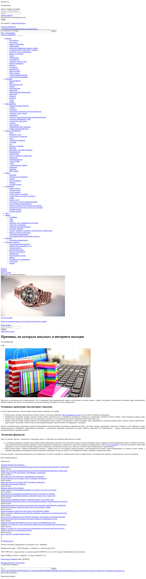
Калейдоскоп (14, 69)
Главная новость (15, 248)
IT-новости (13, 67)
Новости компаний (16, 63)
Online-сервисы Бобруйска (19, 129)
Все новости (13, 40)
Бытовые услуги (15, 134)
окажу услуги (14, 200)
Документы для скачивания (19, 259)
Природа (12, 96)
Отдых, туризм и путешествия (20, 156)
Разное (11, 102)
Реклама (22, 563)
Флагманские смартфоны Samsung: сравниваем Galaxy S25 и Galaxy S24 (27, 499)
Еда (10, 144)
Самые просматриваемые (18, 77)
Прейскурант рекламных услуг (20, 246)
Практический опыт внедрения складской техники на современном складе (28, 523)
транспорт (13, 109)
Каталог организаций (13, 131)
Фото (7, 213)
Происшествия (14, 88)
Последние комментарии (18, 240)
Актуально (13, 42)
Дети (11, 138)
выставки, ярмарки (16, 229)
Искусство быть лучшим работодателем (15, 534)
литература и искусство (18, 121)
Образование (14, 58)
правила (12, 182)
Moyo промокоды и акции (71, 415)
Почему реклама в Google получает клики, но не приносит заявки (25, 511)
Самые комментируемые (18, 75)
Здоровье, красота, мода (18, 61)
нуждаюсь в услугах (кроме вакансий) (23, 202)
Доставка (12, 142)
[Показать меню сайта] (2, 267)
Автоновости (14, 60)
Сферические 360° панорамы (20, 127)
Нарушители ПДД (16, 84)
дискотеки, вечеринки (17, 225)
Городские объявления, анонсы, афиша (23, 48)
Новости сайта (14, 71)
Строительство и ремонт (18, 165)
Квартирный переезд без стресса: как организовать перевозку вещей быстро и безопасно (33, 505)
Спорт (11, 56)
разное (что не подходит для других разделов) (26, 207)
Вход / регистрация (8, 33)
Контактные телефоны (9, 559)
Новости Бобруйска (16, 44)
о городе (12, 123)
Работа (7, 173)
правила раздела (15, 211)
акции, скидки (14, 188)
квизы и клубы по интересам (20, 232)
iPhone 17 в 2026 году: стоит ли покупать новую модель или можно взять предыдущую (32, 528)
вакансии (12, 175)
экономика (13, 115)
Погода (103, 571)
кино (11, 219)
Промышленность (16, 159)
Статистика (13, 261)
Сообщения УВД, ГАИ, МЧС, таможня (23, 50)
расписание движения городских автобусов (25, 111)
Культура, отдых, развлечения (20, 52)
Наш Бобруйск (10, 104)
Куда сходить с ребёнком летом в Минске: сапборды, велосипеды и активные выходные (33, 517)
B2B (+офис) (14, 171)
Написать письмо (11, 29)
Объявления (9, 186)
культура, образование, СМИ (19, 119)
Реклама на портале (25, 29)
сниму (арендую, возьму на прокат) (22, 196)
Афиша (7, 215)
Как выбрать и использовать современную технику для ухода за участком (28, 494)
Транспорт (13, 167)
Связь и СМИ (14, 161)
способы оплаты (15, 184)
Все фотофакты (15, 81)
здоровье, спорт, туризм (18, 113)
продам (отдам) (15, 190)
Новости (8, 38)
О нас (3, 29)
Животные (13, 90)
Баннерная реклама (16, 250)
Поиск (54, 31)
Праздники (13, 157)
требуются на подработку (18, 177)
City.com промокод (112, 445)
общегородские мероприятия (20, 227)
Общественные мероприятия (19, 92)
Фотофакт (8, 79)
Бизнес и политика (16, 54)
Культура (12, 98)
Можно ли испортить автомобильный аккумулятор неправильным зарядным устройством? (34, 471)
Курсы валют (92, 571)
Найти (4, 329)
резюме (12, 179)
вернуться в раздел (8, 331)
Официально (14, 46)
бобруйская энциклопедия (19, 106)
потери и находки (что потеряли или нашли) (25, 206)
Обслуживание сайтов (17, 255)
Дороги (12, 86)
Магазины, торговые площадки (20, 150)
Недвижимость (14, 152)
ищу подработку (15, 181)
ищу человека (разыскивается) (20, 204)
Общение (8, 238)
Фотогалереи (14, 125)
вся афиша (13, 217)
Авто (11, 133)
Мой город (13, 94)
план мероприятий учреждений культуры (24, 236)
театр (11, 221)
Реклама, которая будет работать (12, 488)
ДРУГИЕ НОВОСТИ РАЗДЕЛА (12, 465)
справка (12, 108)
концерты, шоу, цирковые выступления (23, 223)
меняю (11, 198)
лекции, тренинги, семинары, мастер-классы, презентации (30, 230)
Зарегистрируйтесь (19, 23)
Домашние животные (17, 140)
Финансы (12, 169)
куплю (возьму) (15, 192)
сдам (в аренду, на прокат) (18, 194)
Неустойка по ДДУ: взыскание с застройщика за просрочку (22, 476)
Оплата (34, 29)
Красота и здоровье (16, 146)
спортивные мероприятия (18, 234)
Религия (12, 65)
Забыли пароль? (7, 15)
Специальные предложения (19, 244)
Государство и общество (18, 136)
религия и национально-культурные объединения (27, 117)
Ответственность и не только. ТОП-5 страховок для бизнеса (23, 482)
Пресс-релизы (14, 73)
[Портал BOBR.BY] (8, 27)
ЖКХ (11, 83)
